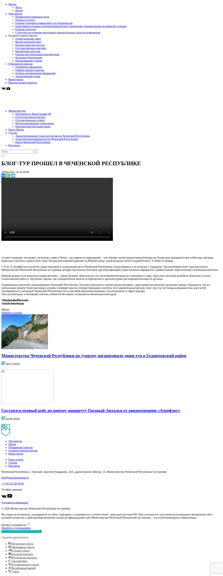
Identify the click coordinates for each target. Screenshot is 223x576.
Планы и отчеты (25, 19)
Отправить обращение (28, 66)
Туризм (12, 132)
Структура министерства (30, 117)
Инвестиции (15, 79)
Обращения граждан (20, 63)
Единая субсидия (25, 29)
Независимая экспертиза (30, 45)
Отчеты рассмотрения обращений (35, 73)
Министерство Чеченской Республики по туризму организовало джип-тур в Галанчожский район (93, 355)
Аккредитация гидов (27, 76)
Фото (18, 7)
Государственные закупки (30, 48)
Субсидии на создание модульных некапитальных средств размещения (57, 32)
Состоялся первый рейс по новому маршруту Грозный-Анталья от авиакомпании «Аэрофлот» (90, 410)
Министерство (17, 110)
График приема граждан (29, 70)
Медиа (12, 4)
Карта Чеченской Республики (33, 142)
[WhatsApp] (8, 176)
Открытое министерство (23, 450)
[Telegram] (13, 176)
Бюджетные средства (27, 51)
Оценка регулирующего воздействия (37, 54)
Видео (19, 10)
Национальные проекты (22, 82)
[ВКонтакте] (3, 176)
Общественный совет (28, 38)
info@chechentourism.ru (15, 477)
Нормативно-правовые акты (32, 16)
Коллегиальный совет (28, 41)
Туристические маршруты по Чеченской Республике (46, 139)
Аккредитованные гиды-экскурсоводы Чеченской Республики (52, 135)
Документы (15, 13)
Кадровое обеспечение (28, 57)
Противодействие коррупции (32, 126)
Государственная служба (29, 120)
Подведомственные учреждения (34, 123)
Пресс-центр (15, 459)
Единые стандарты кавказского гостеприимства (43, 23)
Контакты (14, 145)
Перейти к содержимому (16, 528)
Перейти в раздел (11, 312)
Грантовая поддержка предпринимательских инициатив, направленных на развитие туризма (70, 26)
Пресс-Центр (16, 129)
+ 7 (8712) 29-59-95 (12, 483)
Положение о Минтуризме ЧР (33, 113)
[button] (21, 531)
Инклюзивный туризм (28, 60)
